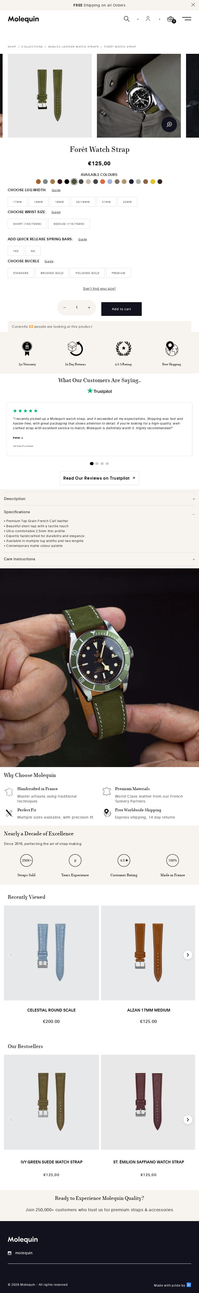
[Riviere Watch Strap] (110, 181)
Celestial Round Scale (51, 1010)
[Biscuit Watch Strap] (53, 181)
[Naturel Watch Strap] (89, 181)
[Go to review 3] (102, 463)
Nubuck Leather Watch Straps (73, 46)
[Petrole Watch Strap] (96, 181)
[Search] (127, 19)
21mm (106, 202)
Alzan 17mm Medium (148, 1010)
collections (32, 46)
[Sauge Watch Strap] (139, 181)
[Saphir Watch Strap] (132, 181)
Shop (12, 46)
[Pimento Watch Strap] (103, 181)
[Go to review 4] (107, 463)
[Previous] (11, 955)
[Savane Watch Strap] (146, 181)
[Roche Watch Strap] (117, 181)
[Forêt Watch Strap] (74, 181)
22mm (127, 202)
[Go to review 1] (92, 463)
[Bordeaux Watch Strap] (60, 181)
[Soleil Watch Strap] (153, 181)
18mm (38, 202)
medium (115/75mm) (69, 224)
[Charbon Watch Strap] (67, 181)
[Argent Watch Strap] (46, 181)
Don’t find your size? (99, 288)
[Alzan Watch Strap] (39, 181)
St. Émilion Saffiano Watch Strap (148, 1161)
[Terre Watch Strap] (160, 181)
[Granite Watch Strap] (81, 181)
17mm (17, 202)
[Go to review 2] (96, 463)
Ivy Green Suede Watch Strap (51, 1161)
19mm (59, 202)
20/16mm (83, 202)
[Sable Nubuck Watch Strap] (124, 181)
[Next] (188, 955)
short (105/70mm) (27, 224)
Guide (56, 190)
